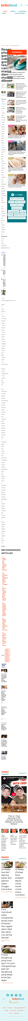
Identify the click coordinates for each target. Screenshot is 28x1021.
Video (4, 13)
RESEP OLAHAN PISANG (17, 198)
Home (3, 45)
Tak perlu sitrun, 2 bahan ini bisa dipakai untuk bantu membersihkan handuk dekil (21, 110)
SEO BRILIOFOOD (17, 208)
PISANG (10, 214)
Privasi (6, 1010)
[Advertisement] (14, 30)
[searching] (21, 5)
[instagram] (12, 995)
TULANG (23, 211)
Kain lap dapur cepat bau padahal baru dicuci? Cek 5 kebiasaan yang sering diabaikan (21, 118)
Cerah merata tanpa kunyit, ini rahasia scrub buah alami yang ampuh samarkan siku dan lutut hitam (16, 169)
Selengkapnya (22, 773)
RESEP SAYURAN (20, 201)
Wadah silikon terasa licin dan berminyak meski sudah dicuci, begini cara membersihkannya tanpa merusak (16, 76)
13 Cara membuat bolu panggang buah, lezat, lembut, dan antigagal (5, 578)
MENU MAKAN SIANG (20, 214)
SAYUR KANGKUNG (14, 211)
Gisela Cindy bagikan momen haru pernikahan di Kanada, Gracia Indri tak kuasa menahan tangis (16, 136)
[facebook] (25, 5)
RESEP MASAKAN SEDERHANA (17, 217)
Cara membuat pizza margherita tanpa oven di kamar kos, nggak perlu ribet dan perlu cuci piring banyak (7, 923)
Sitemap (16, 1013)
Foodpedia (22, 11)
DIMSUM (11, 201)
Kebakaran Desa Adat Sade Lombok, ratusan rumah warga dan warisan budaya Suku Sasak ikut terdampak (16, 152)
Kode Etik (20, 1010)
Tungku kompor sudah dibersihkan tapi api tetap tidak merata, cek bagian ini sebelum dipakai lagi (21, 94)
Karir (10, 1013)
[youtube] (20, 995)
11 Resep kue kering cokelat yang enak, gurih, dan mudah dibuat (4, 593)
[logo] (9, 5)
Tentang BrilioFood (19, 1008)
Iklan (4, 1008)
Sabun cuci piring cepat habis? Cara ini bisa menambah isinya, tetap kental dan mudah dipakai (21, 86)
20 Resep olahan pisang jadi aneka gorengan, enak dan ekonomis (5, 624)
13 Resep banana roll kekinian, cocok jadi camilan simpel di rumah (4, 639)
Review (12, 11)
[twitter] (16, 995)
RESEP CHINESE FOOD (17, 205)
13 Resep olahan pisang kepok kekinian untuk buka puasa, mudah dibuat (4, 609)
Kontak (10, 1008)
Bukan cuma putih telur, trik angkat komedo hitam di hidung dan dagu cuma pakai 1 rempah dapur (16, 185)
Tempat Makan (20, 13)
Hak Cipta (13, 1010)
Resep (5, 11)
